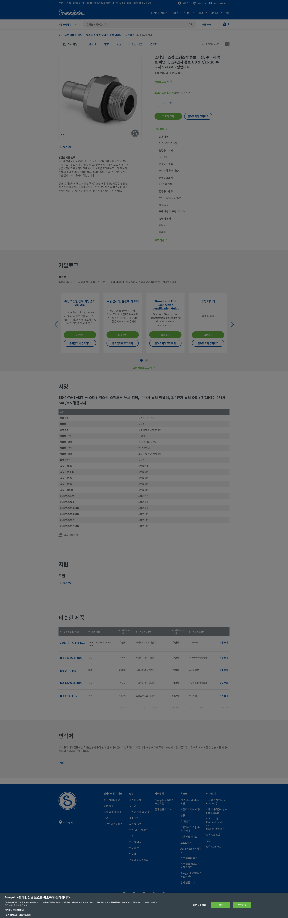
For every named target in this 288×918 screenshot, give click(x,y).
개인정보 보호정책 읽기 (15, 910)
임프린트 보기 (25, 915)
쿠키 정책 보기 (12, 915)
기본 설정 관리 (199, 905)
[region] (144, 905)
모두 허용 (242, 905)
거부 (221, 905)
